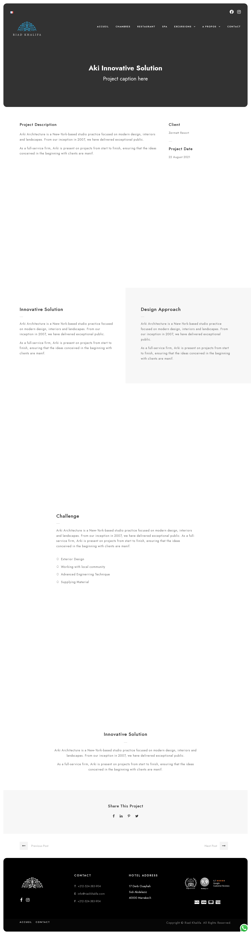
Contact (234, 26)
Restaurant (146, 26)
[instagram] (239, 12)
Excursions (183, 26)
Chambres (123, 26)
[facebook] (232, 12)
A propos (209, 26)
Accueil (103, 26)
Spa (164, 26)
